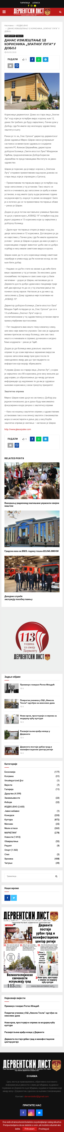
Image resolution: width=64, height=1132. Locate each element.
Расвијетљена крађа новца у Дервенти (24, 1032)
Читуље (8, 863)
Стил (6, 854)
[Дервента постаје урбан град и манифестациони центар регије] (11, 750)
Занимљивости (12, 798)
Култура (8, 819)
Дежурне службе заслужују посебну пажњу (18, 598)
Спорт (7, 850)
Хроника (8, 859)
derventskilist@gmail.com (36, 1096)
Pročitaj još (44, 1129)
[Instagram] (31, 1112)
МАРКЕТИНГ (10, 833)
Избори (8, 802)
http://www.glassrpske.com (17, 429)
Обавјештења (11, 841)
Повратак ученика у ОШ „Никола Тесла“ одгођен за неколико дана (37, 701)
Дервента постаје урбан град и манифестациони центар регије (36, 748)
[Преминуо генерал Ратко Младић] (11, 688)
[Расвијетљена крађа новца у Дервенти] (11, 734)
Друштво (9, 793)
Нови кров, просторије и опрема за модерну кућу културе (38, 717)
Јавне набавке (11, 811)
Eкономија (9, 772)
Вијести (8, 785)
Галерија (8, 789)
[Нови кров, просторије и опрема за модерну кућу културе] (11, 719)
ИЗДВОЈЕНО (9, 36)
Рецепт (8, 845)
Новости (19, 36)
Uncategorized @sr (14, 780)
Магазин (8, 824)
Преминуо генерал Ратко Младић (37, 684)
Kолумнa (9, 776)
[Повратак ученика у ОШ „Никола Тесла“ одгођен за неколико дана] (11, 703)
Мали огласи (11, 828)
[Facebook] (23, 1112)
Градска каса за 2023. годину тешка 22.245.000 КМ (31, 551)
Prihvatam (30, 1129)
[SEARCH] (56, 876)
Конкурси (9, 815)
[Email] (39, 1112)
